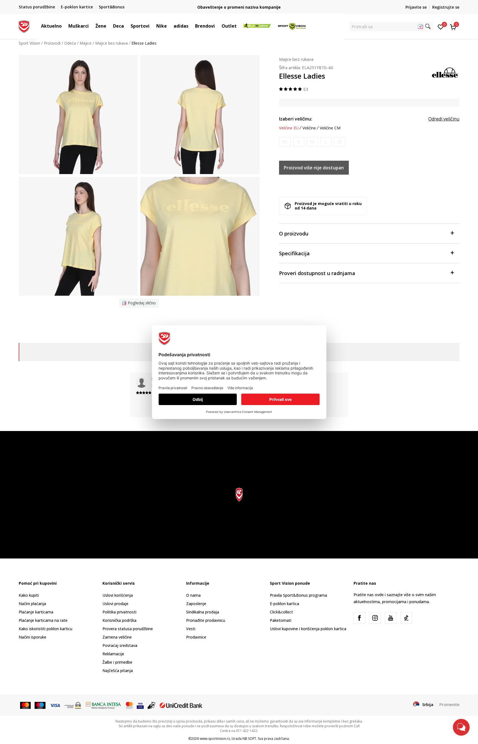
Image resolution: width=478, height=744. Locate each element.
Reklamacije (113, 653)
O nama (193, 595)
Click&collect (281, 612)
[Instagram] (375, 617)
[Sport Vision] (24, 26)
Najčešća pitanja (117, 670)
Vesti (190, 628)
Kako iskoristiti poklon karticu (45, 628)
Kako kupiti (29, 595)
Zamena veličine (117, 637)
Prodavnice (196, 637)
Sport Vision (29, 43)
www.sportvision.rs (215, 738)
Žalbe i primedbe (117, 662)
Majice (86, 43)
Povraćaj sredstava (119, 645)
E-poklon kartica (284, 603)
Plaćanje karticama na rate (43, 620)
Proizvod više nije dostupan (314, 168)
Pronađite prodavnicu (205, 620)
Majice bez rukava (111, 43)
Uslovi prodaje (115, 603)
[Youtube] (390, 617)
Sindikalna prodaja (202, 612)
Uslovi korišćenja (117, 595)
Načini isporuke (32, 637)
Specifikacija (294, 253)
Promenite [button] (449, 704)
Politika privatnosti (119, 612)
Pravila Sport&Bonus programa (298, 595)
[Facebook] (359, 617)
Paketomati (280, 620)
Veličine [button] (309, 128)
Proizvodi (52, 43)
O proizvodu (293, 233)
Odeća (70, 43)
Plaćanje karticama (36, 612)
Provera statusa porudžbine (127, 628)
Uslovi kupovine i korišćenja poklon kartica (308, 628)
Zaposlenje (196, 603)
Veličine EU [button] (289, 128)
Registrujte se (445, 7)
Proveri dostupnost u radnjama (317, 273)
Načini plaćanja (32, 603)
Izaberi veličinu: (295, 118)
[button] (64, 26)
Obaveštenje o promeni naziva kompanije (239, 7)
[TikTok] (406, 617)
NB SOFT (249, 738)
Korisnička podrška (119, 620)
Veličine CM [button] (330, 128)
